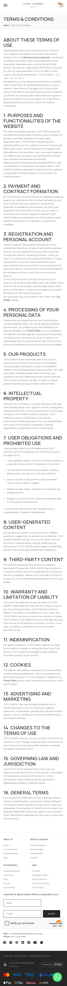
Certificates (8, 875)
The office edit (36, 853)
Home (6, 25)
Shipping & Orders (40, 875)
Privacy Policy (33, 330)
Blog (5, 857)
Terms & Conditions (40, 883)
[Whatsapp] (57, 977)
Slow (5, 879)
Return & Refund (39, 879)
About (6, 845)
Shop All (33, 857)
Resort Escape (36, 849)
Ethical (6, 883)
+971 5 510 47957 (18, 937)
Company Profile (10, 853)
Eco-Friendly (9, 887)
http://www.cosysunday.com (36, 57)
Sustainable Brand (11, 871)
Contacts (36, 871)
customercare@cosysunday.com (26, 934)
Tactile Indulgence (38, 845)
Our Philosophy (10, 849)
